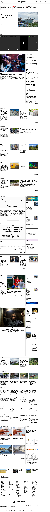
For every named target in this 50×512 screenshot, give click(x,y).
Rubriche (25, 484)
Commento (17, 493)
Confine (2, 493)
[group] (6, 8)
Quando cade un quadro (26, 493)
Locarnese (2, 484)
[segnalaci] (36, 1)
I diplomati (25, 492)
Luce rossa (10, 491)
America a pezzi (3, 495)
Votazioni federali (3, 490)
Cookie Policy (7, 506)
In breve (33, 494)
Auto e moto (26, 491)
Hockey (10, 482)
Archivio (33, 493)
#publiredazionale (34, 488)
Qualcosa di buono (34, 484)
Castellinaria (18, 488)
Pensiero (17, 483)
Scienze (17, 484)
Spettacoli (17, 481)
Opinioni (17, 492)
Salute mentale (26, 494)
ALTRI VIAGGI (22, 458)
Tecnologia (25, 487)
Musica (17, 486)
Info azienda (33, 495)
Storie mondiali (11, 489)
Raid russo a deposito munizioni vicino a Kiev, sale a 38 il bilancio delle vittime (6, 7)
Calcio (9, 483)
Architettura (25, 490)
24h (32, 492)
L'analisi (17, 494)
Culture (10, 494)
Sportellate (10, 490)
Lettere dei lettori (26, 481)
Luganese (2, 485)
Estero (2, 492)
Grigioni (2, 487)
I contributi (17, 496)
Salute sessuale (26, 495)
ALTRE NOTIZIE (21, 252)
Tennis (9, 486)
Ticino (2, 482)
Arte (9, 495)
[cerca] (33, 1)
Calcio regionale (11, 484)
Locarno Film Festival (18, 487)
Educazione (33, 483)
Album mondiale (11, 492)
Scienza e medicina (34, 482)
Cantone (2, 481)
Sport (9, 481)
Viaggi (25, 486)
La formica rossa (18, 495)
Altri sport (10, 488)
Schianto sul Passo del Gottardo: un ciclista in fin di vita (31, 7)
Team (32, 496)
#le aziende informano (33, 489)
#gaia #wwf (33, 487)
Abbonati (39, 1)
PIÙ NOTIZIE (35, 103)
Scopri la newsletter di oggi (30, 235)
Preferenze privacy (12, 506)
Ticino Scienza (34, 481)
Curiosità (25, 489)
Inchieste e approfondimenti (26, 485)
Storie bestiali (26, 488)
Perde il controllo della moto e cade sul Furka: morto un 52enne (18, 7)
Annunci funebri (2, 505)
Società (17, 485)
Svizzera (2, 489)
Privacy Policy (3, 506)
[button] (36, 43)
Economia (17, 490)
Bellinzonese (2, 483)
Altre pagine (34, 491)
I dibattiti (25, 482)
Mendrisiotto (2, 486)
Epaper (43, 1)
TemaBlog (33, 486)
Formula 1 (10, 487)
